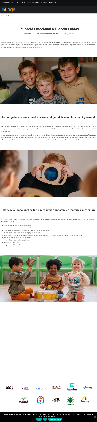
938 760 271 (19, 2)
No (45, 419)
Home (3, 16)
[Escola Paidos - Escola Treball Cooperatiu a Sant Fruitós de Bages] (8, 9)
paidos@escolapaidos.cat (33, 2)
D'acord (39, 419)
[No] (95, 417)
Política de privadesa (55, 419)
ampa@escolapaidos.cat (49, 2)
